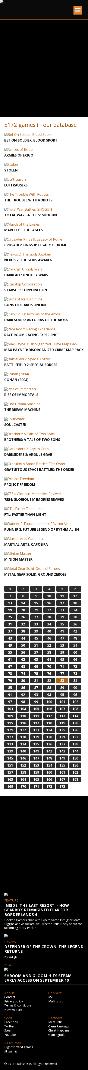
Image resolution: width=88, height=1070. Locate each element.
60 (75, 652)
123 (36, 730)
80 (23, 680)
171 (36, 786)
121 (10, 730)
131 (62, 737)
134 (23, 744)
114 (75, 716)
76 (49, 673)
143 (62, 751)
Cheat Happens (58, 1030)
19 (10, 610)
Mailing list (55, 1001)
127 (10, 737)
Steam (8, 1030)
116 (23, 723)
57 (36, 652)
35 (62, 624)
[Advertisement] (44, 69)
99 (36, 701)
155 (62, 765)
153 (36, 765)
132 (75, 737)
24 (75, 610)
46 (49, 638)
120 (75, 723)
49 (10, 645)
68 (23, 666)
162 (75, 772)
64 (49, 659)
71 (62, 666)
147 (36, 758)
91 (10, 694)
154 (49, 765)
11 (62, 596)
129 (36, 737)
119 (62, 723)
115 (10, 723)
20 (23, 610)
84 (75, 680)
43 (10, 638)
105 (36, 708)
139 (10, 751)
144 (75, 751)
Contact (9, 997)
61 (10, 659)
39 (36, 631)
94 (49, 694)
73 (10, 673)
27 (36, 617)
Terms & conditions (18, 1005)
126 (75, 730)
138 (75, 744)
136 (49, 744)
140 (23, 751)
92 (23, 694)
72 (75, 666)
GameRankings (58, 1026)
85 (10, 687)
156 (75, 765)
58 (49, 652)
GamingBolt (56, 1035)
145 (10, 758)
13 (10, 603)
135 (36, 744)
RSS (51, 997)
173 (62, 786)
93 (36, 694)
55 (10, 652)
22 (49, 610)
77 (62, 673)
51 (36, 645)
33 (36, 624)
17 (62, 603)
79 (10, 680)
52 (49, 645)
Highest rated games (18, 1047)
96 (75, 694)
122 (23, 730)
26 (23, 617)
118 (49, 723)
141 (36, 751)
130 (49, 737)
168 (75, 779)
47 (62, 638)
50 (23, 645)
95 (62, 694)
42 (75, 631)
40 (49, 631)
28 (49, 617)
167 (62, 779)
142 (49, 751)
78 (75, 673)
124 (49, 730)
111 (36, 716)
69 (36, 666)
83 (62, 680)
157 (10, 772)
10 (49, 596)
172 (49, 786)
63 (36, 659)
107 (62, 708)
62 (23, 659)
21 (36, 610)
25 (10, 617)
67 (10, 666)
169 (10, 786)
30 (75, 617)
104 (23, 708)
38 (23, 631)
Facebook (11, 1022)
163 (10, 779)
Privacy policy (13, 1001)
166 (49, 779)
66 (75, 659)
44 (23, 638)
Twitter (9, 1026)
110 (23, 716)
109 (10, 716)
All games (11, 1051)
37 (10, 631)
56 (23, 652)
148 (49, 758)
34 (49, 624)
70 (49, 666)
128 (23, 737)
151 (10, 765)
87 (36, 687)
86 (23, 687)
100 (49, 701)
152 (23, 765)
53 (62, 645)
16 (49, 603)
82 (49, 680)
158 (23, 772)
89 (62, 687)
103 (10, 708)
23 (62, 610)
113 (62, 716)
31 (10, 624)
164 (23, 779)
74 (23, 673)
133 (10, 744)
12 (75, 596)
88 (49, 687)
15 (36, 603)
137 (62, 744)
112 (49, 716)
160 (49, 772)
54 (75, 645)
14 (23, 603)
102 (75, 701)
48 (75, 638)
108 (75, 708)
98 (23, 701)
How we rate (13, 1010)
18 (75, 603)
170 (23, 786)
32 (23, 624)
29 (62, 617)
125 (62, 730)
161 (62, 772)
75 (36, 673)
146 (23, 758)
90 (75, 687)
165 (36, 779)
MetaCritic (55, 1022)
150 (75, 758)
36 (75, 624)
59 (62, 652)
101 (62, 701)
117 (36, 723)
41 (62, 631)
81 (36, 680)
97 (10, 701)
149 (62, 758)
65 (62, 659)
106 (49, 708)
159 (36, 772)
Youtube (10, 1035)
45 (36, 638)
